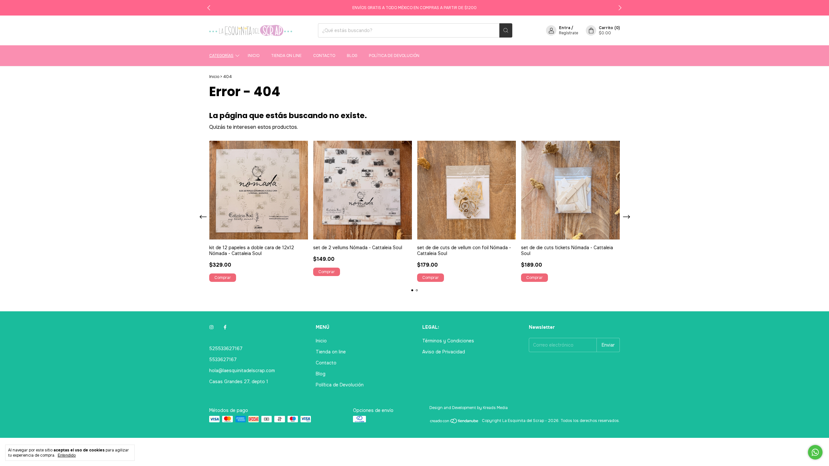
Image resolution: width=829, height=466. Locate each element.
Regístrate (568, 33)
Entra (564, 27)
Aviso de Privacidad (443, 352)
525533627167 (226, 348)
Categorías (221, 55)
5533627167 (223, 359)
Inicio (253, 55)
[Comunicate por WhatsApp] (815, 452)
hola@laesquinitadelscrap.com (242, 370)
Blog (352, 55)
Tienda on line (286, 55)
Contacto (324, 55)
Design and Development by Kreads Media (468, 407)
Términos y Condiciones (448, 341)
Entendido (67, 455)
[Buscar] (505, 30)
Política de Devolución (394, 55)
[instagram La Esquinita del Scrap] (211, 327)
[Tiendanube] (454, 422)
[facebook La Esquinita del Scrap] (225, 327)
